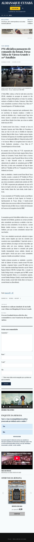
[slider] (15, 406)
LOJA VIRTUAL (15, 8)
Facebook (11, 298)
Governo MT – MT (9, 293)
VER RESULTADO (17, 436)
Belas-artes (5, 19)
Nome (3, 354)
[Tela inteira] (30, 407)
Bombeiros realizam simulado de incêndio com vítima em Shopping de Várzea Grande (16, 307)
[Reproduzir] (4, 407)
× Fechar (31, 32)
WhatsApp (17, 298)
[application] (17, 399)
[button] (17, 399)
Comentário (4, 333)
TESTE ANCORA (5, 46)
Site (2, 370)
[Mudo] (27, 407)
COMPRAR (17, 514)
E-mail (3, 362)
